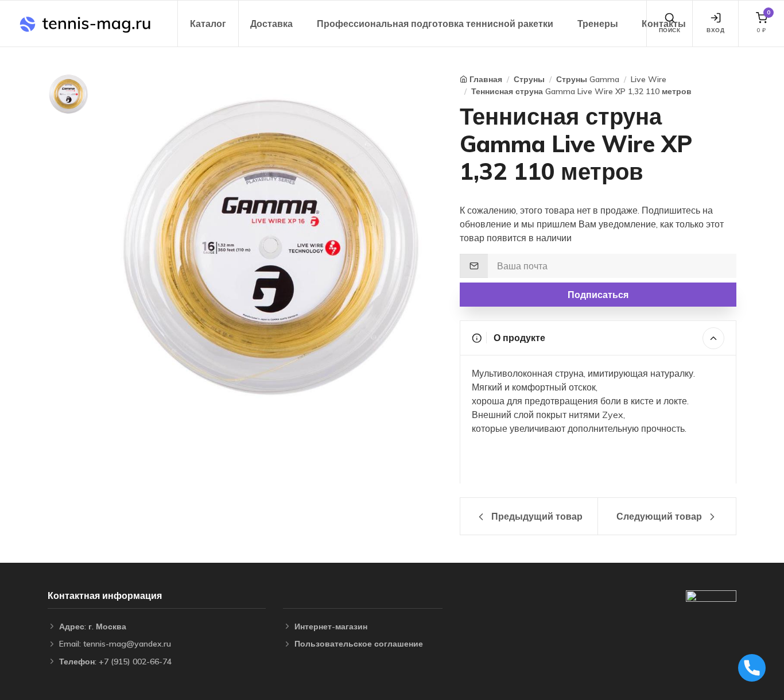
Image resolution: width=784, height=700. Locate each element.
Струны (529, 79)
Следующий (659, 516)
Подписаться (598, 294)
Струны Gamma (587, 79)
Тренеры (597, 23)
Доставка (271, 23)
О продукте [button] (518, 337)
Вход (715, 30)
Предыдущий (536, 516)
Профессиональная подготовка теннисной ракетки (435, 23)
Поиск (670, 30)
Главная (485, 79)
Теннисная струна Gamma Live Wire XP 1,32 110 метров (581, 91)
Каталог (208, 23)
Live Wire (648, 79)
